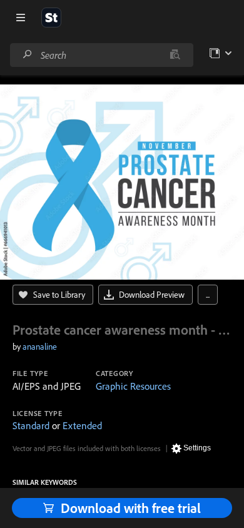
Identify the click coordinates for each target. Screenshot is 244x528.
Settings (197, 448)
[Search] (27, 54)
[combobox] (101, 55)
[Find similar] (175, 55)
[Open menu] (20, 18)
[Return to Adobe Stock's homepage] (51, 18)
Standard (31, 425)
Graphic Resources (133, 386)
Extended (82, 425)
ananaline (40, 346)
